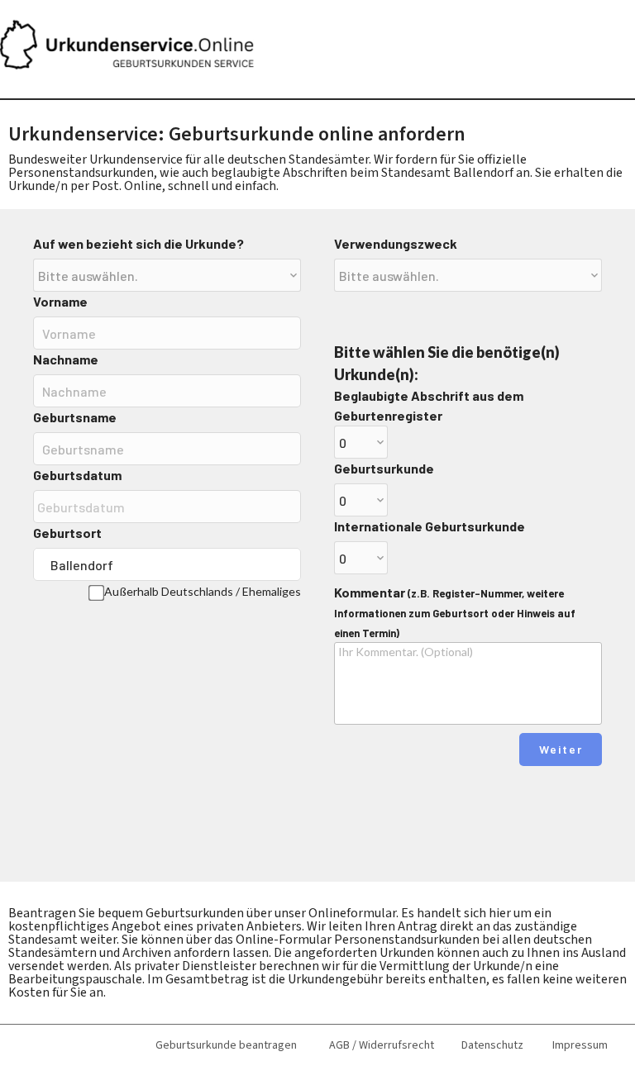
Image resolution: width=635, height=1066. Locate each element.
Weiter (561, 749)
